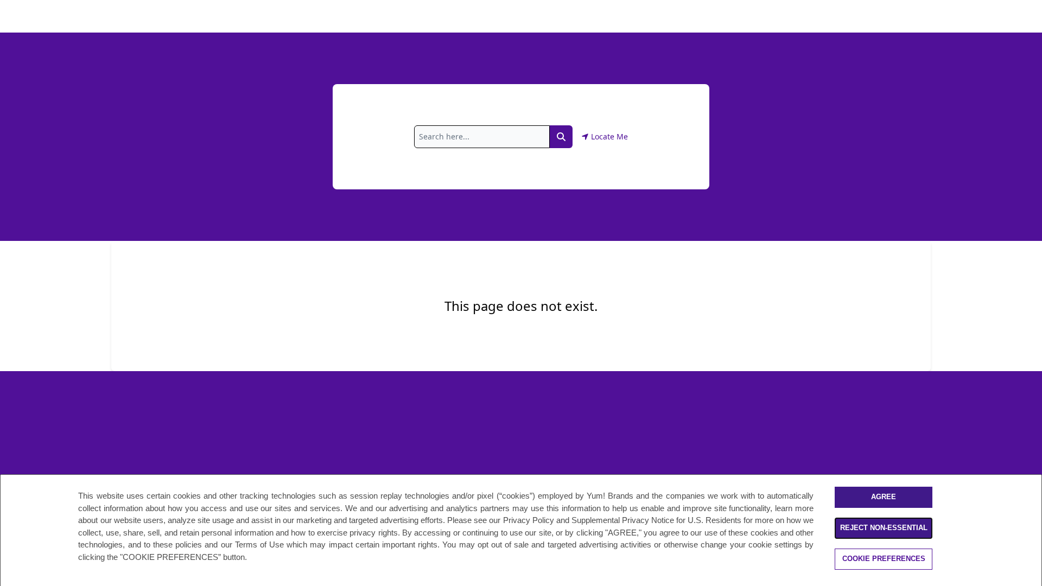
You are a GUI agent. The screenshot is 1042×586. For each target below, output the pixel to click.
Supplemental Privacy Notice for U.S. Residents (656, 520)
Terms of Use (259, 544)
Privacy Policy (528, 520)
